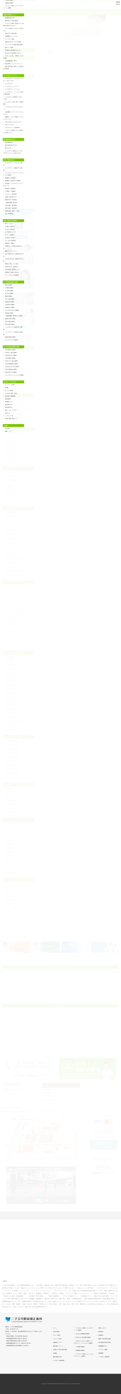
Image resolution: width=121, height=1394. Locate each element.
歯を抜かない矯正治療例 (11, 20)
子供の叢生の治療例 (10, 350)
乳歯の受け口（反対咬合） (12, 266)
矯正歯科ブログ (9, 404)
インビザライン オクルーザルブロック (13, 108)
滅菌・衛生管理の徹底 (104, 1339)
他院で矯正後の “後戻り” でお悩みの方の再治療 (13, 67)
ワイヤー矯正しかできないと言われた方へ (13, 29)
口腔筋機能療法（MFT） (11, 61)
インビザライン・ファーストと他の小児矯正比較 (13, 93)
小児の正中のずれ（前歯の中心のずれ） (13, 260)
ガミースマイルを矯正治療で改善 (13, 44)
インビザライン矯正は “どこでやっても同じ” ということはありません (13, 152)
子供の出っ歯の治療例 (11, 352)
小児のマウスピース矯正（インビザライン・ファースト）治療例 (83, 1342)
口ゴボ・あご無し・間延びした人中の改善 (13, 57)
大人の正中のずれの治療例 (12, 310)
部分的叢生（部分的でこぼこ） (13, 269)
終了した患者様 (9, 390)
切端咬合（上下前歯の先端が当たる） (12, 247)
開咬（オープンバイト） (11, 251)
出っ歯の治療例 (9, 290)
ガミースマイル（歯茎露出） (12, 275)
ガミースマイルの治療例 (11, 340)
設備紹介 (100, 1335)
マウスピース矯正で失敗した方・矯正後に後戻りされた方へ (13, 24)
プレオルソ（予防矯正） (11, 194)
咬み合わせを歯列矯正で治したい (13, 53)
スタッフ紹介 (56, 1335)
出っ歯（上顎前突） (10, 229)
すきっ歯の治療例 (9, 299)
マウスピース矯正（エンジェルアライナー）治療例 (83, 1355)
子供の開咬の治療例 (10, 358)
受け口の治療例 (9, 293)
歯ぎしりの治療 (9, 47)
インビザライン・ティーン (12, 86)
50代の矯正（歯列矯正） (11, 208)
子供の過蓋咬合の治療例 (11, 364)
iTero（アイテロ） (9, 124)
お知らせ (7, 413)
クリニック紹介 (57, 1339)
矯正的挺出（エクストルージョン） (14, 63)
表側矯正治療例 (80, 1350)
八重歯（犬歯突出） (10, 226)
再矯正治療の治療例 (10, 337)
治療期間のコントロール (11, 36)
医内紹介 (100, 1331)
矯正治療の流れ (57, 1357)
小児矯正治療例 (80, 1347)
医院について (102, 1328)
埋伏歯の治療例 (9, 313)
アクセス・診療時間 (58, 1360)
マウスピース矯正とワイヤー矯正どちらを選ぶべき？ (13, 131)
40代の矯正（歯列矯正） (11, 205)
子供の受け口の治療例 (11, 355)
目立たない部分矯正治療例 (83, 1337)
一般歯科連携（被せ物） (11, 202)
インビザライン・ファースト (12, 89)
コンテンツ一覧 (9, 416)
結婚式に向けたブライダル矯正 (13, 42)
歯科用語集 (8, 399)
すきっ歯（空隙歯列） (11, 240)
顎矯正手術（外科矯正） (11, 199)
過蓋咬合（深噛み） (10, 243)
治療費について (57, 1342)
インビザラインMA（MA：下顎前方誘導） (13, 103)
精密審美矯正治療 (9, 18)
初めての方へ (8, 148)
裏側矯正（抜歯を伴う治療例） (13, 180)
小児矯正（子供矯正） (11, 191)
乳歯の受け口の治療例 (11, 372)
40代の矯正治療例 (9, 321)
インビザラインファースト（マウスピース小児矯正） (13, 174)
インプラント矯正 (9, 39)
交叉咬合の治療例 (9, 304)
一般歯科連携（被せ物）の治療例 (13, 316)
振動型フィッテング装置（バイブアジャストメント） (13, 118)
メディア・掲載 (102, 1349)
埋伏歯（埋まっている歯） (12, 264)
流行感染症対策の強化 (104, 1342)
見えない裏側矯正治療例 (82, 1334)
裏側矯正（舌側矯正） (11, 178)
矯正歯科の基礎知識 (10, 396)
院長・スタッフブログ (11, 410)
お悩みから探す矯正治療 (60, 1349)
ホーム (55, 1328)
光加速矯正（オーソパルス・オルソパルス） (13, 113)
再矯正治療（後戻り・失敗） (12, 211)
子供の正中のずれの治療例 (12, 366)
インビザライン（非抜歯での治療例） (12, 333)
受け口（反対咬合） (10, 235)
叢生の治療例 (8, 285)
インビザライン (9, 83)
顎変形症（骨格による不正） (12, 272)
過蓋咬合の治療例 (9, 302)
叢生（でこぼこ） (9, 223)
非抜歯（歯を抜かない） (11, 197)
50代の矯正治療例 (9, 324)
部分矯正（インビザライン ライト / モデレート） (13, 184)
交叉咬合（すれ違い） (11, 237)
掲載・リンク (8, 431)
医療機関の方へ (102, 1346)
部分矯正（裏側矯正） (11, 188)
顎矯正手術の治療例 (10, 318)
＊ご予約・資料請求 (104, 1357)
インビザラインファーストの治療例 (14, 375)
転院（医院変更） (9, 213)
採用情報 (100, 1353)
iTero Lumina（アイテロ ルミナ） (13, 122)
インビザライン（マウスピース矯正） (12, 164)
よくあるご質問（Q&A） (11, 393)
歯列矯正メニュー (58, 1346)
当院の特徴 (56, 1331)
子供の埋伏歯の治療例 (11, 369)
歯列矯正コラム (9, 401)
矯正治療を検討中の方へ (11, 145)
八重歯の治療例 (9, 288)
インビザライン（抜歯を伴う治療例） (12, 169)
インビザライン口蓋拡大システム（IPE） (12, 98)
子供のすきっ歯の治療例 (11, 361)
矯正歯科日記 (8, 407)
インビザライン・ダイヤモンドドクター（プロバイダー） (13, 80)
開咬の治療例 (8, 296)
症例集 (55, 1353)
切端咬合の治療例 (9, 307)
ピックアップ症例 (9, 385)
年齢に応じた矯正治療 (11, 33)
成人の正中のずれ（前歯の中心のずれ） (13, 255)
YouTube (7, 428)
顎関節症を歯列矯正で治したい (13, 50)
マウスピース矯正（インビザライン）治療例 (83, 1329)
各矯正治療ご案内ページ (11, 418)
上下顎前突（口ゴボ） (11, 232)
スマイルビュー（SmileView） (13, 127)
